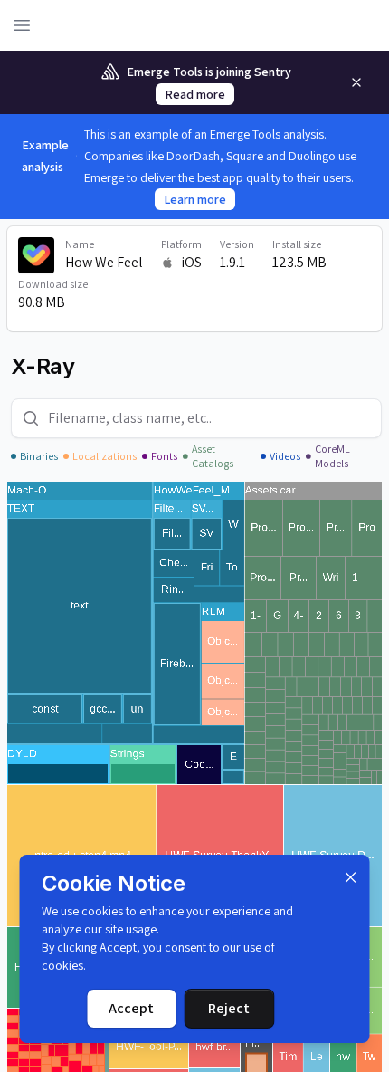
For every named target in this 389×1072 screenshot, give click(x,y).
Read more (195, 94)
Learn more (195, 199)
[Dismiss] (351, 877)
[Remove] (356, 82)
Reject (229, 1008)
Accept (131, 1008)
